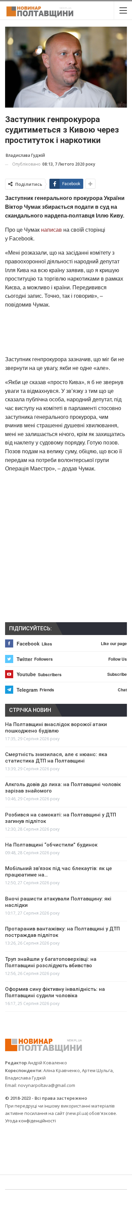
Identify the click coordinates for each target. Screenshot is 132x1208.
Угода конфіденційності (30, 1121)
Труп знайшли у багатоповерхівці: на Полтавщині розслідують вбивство (50, 962)
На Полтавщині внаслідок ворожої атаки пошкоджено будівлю (56, 727)
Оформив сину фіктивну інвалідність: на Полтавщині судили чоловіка (55, 992)
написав (51, 230)
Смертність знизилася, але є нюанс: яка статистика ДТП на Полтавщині (56, 757)
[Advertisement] (66, 331)
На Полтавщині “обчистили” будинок (51, 845)
